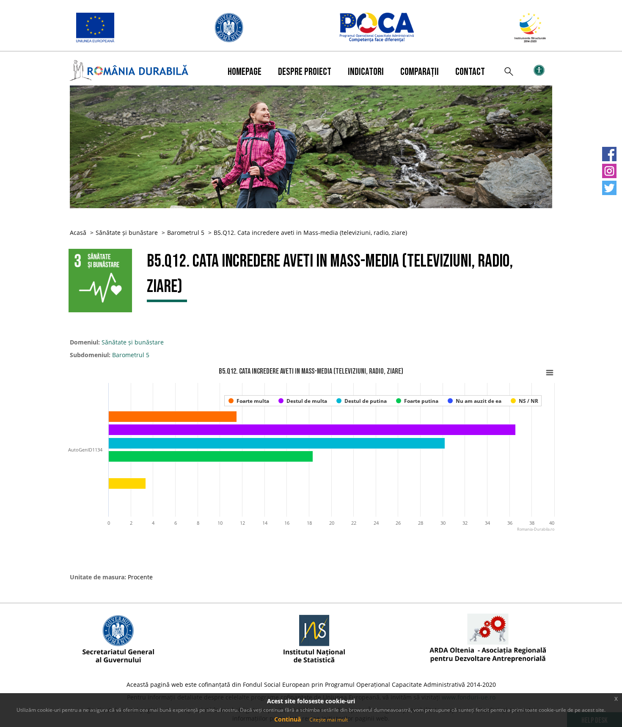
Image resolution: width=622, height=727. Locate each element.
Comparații (419, 72)
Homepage (244, 72)
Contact (470, 72)
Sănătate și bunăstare (127, 233)
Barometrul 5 (185, 233)
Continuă (287, 719)
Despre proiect (304, 72)
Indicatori (366, 72)
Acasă (78, 233)
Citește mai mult (328, 719)
